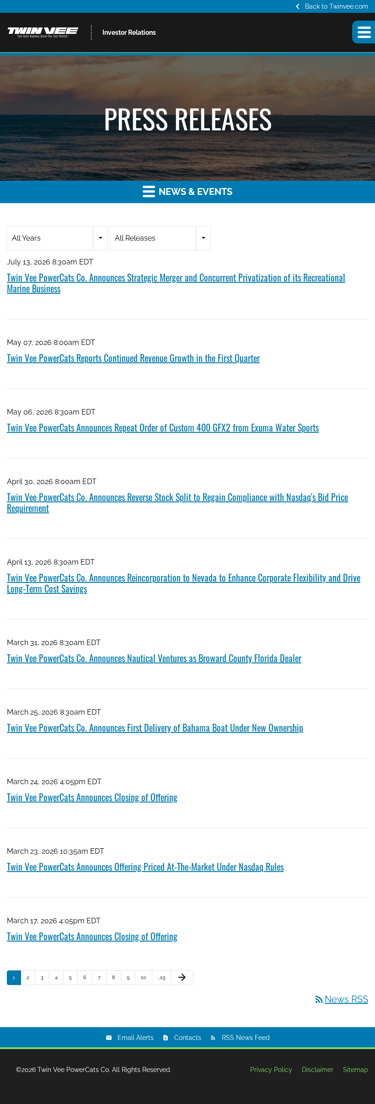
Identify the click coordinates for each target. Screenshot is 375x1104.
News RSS (341, 999)
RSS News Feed (246, 1037)
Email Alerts (136, 1037)
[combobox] (57, 238)
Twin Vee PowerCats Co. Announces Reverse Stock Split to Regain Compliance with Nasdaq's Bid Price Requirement (177, 502)
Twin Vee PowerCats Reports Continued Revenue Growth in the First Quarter (133, 358)
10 (143, 977)
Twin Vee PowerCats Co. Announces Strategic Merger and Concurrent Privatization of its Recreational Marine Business (176, 282)
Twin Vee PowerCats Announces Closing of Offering (92, 797)
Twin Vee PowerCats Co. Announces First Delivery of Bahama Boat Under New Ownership (155, 727)
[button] (363, 32)
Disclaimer (317, 1069)
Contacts (187, 1037)
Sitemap (355, 1069)
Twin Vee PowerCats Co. (74, 1069)
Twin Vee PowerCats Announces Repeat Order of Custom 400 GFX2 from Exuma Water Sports (163, 427)
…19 (161, 977)
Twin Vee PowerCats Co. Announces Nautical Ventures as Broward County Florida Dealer (154, 658)
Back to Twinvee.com (330, 6)
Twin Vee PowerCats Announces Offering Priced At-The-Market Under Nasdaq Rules (145, 866)
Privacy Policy (271, 1069)
